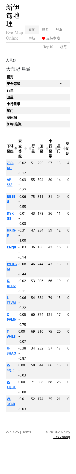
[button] (15, 148)
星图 (31, 29)
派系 (45, 29)
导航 (31, 38)
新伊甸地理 (12, 15)
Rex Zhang (61, 437)
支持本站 (52, 38)
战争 (59, 29)
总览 (63, 46)
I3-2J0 (11, 247)
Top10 (48, 46)
